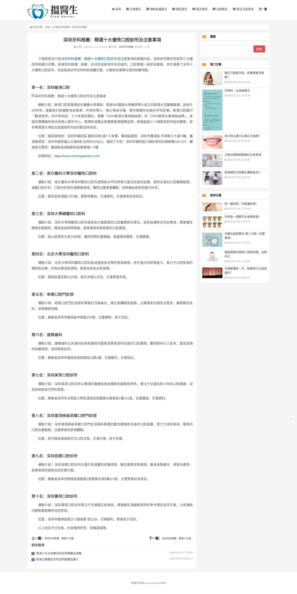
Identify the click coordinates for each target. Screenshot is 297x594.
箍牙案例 (201, 9)
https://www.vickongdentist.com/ (77, 156)
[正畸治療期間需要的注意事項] (212, 160)
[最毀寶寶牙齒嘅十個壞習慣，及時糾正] (212, 256)
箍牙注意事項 (245, 9)
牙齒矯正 (135, 9)
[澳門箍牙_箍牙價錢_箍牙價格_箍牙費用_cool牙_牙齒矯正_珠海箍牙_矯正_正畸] (52, 11)
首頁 (118, 9)
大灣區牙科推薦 (61, 27)
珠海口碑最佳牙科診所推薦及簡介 (57, 559)
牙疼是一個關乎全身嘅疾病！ (242, 216)
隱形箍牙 (181, 9)
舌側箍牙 (222, 9)
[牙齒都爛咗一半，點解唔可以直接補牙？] (212, 272)
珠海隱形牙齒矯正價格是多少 (242, 172)
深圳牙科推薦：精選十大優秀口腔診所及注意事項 (97, 59)
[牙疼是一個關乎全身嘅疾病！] (212, 222)
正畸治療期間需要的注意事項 (242, 154)
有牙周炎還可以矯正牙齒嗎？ (242, 136)
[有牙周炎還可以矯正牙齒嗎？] (212, 142)
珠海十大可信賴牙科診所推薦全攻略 (58, 553)
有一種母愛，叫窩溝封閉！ (241, 203)
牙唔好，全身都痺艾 (237, 90)
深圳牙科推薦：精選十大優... (59, 538)
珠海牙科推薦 (79, 27)
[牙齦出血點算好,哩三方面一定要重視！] (212, 240)
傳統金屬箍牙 (158, 9)
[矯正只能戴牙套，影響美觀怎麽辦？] (212, 78)
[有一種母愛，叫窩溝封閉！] (212, 207)
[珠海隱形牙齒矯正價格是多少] (212, 178)
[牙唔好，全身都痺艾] (212, 110)
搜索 (259, 49)
